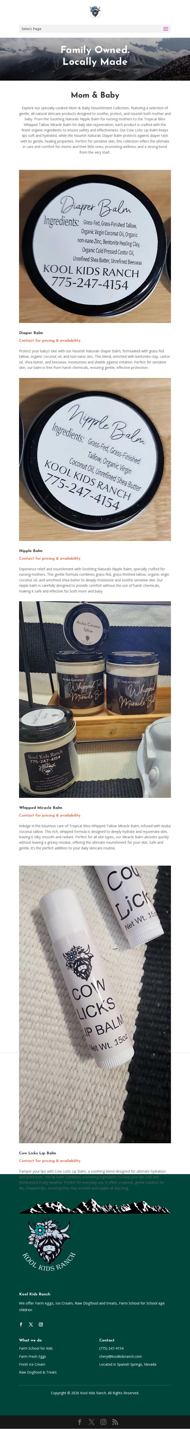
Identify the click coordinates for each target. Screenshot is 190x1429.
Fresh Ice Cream (32, 1364)
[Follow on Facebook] (21, 1324)
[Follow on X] (31, 1324)
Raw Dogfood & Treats (38, 1372)
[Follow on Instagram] (41, 1324)
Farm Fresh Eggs (32, 1356)
